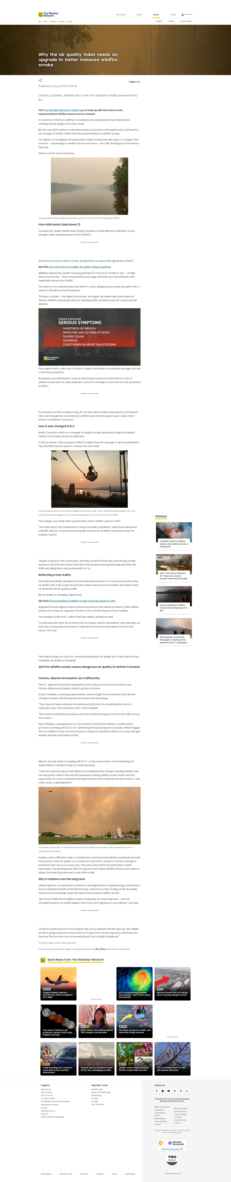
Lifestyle (53, 21)
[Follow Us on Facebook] (157, 1091)
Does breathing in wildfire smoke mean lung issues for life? (83, 601)
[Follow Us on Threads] (181, 1091)
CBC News (100, 949)
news (45, 21)
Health (62, 21)
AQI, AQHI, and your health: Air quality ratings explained (80, 267)
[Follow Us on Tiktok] (175, 1091)
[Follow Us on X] (187, 1091)
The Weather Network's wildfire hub (64, 110)
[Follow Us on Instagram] (163, 1091)
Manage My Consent (49, 1105)
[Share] (40, 80)
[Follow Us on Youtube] (169, 1091)
